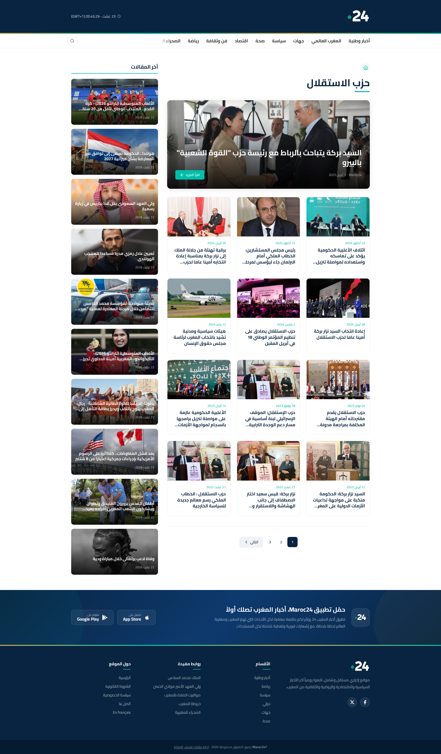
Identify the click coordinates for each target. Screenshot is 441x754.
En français (122, 712)
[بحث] (72, 41)
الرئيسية (125, 678)
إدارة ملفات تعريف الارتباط (191, 747)
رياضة (193, 41)
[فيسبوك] (365, 702)
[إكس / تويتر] (352, 702)
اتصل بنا (125, 704)
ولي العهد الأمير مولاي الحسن (176, 686)
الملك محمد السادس (184, 678)
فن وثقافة (216, 41)
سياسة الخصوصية (117, 695)
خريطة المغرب (189, 704)
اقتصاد (241, 41)
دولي (266, 704)
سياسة (279, 41)
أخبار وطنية (359, 41)
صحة (260, 41)
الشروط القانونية (118, 686)
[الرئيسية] (366, 68)
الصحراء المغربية (164, 41)
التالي (254, 542)
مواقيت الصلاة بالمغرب (182, 695)
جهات (298, 41)
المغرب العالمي (326, 41)
